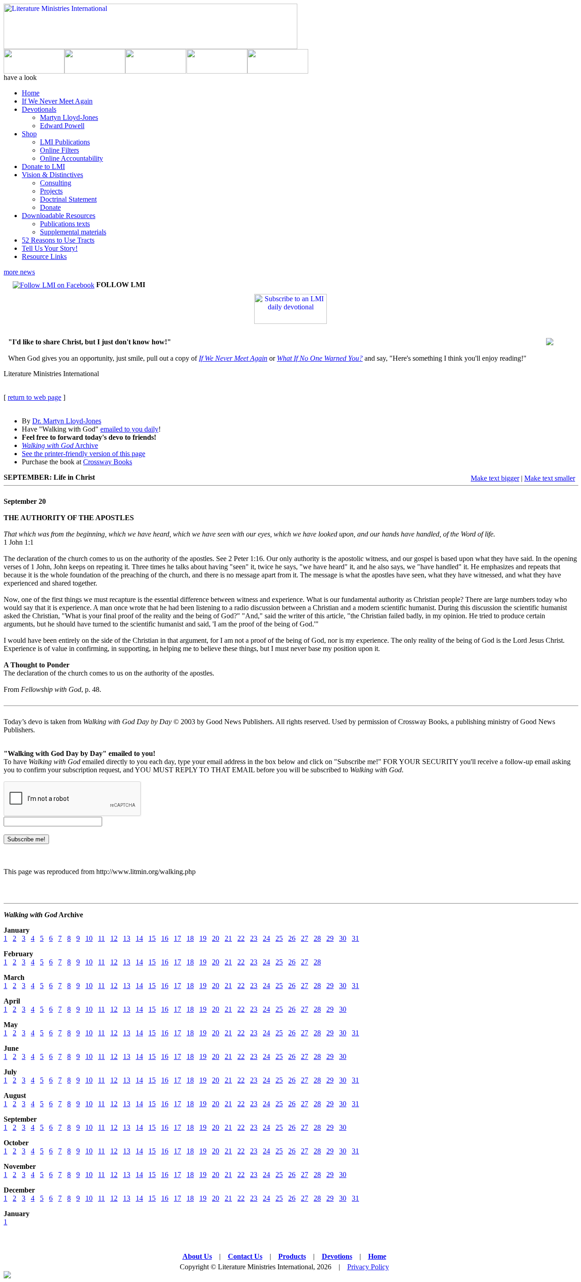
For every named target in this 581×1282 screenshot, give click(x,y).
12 (114, 938)
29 (330, 938)
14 (139, 938)
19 (203, 938)
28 (317, 938)
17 (177, 938)
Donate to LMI (43, 166)
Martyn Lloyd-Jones (69, 117)
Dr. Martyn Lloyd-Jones (66, 421)
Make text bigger (495, 478)
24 (266, 938)
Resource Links (44, 256)
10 (89, 938)
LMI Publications (65, 142)
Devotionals (39, 109)
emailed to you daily (129, 429)
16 (164, 938)
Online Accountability (71, 158)
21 (228, 938)
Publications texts (65, 224)
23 (253, 938)
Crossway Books (107, 462)
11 (101, 938)
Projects (51, 191)
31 (355, 938)
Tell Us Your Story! (50, 248)
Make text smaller (549, 478)
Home (30, 93)
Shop (29, 134)
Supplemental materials (73, 232)
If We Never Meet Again (57, 101)
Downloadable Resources (58, 215)
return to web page (34, 397)
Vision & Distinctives (52, 175)
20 (215, 938)
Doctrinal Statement (68, 199)
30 (342, 938)
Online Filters (59, 150)
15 (152, 938)
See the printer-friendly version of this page (83, 453)
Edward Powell (62, 125)
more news (19, 272)
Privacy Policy (368, 1267)
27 (304, 938)
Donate (50, 207)
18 (190, 938)
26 (291, 938)
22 (241, 938)
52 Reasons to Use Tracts (58, 240)
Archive (60, 445)
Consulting (55, 183)
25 (279, 938)
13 (126, 938)
